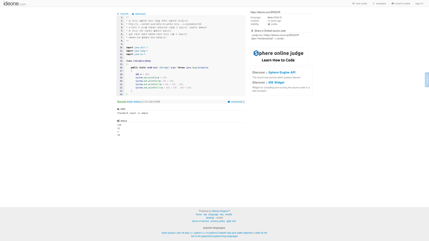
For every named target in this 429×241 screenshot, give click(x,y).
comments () (238, 101)
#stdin (130, 101)
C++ (192, 232)
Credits (228, 214)
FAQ (221, 214)
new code (361, 3)
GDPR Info (231, 221)
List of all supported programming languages (214, 236)
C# (183, 232)
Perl (179, 232)
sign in (419, 3)
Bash (164, 232)
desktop (210, 217)
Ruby (229, 232)
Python (197, 232)
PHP (187, 232)
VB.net (264, 232)
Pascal (171, 232)
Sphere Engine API (281, 72)
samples (381, 3)
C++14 (205, 232)
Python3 (213, 232)
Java (234, 232)
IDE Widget (276, 82)
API (205, 214)
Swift (257, 232)
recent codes (402, 3)
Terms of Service (200, 221)
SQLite (239, 232)
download (140, 13)
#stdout (138, 101)
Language (213, 214)
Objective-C (249, 232)
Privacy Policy (218, 221)
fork (124, 13)
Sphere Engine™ (221, 211)
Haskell (222, 232)
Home (199, 214)
